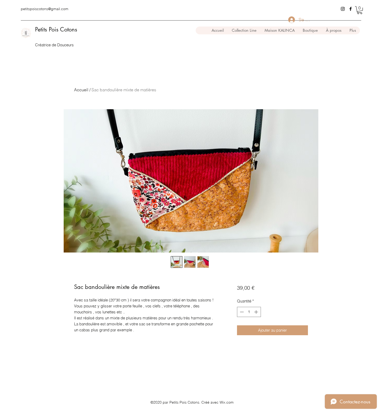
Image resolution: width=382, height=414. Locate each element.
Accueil (81, 89)
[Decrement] (241, 312)
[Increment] (256, 312)
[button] (359, 10)
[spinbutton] (249, 312)
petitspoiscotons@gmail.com (44, 9)
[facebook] (350, 8)
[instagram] (342, 8)
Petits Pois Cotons (56, 29)
